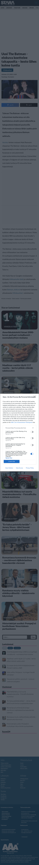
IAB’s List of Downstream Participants (21, 422)
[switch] (32, 432)
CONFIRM (11, 461)
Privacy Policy (30, 468)
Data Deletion (9, 468)
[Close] (35, 397)
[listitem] (19, 428)
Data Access (19, 468)
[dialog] (19, 432)
